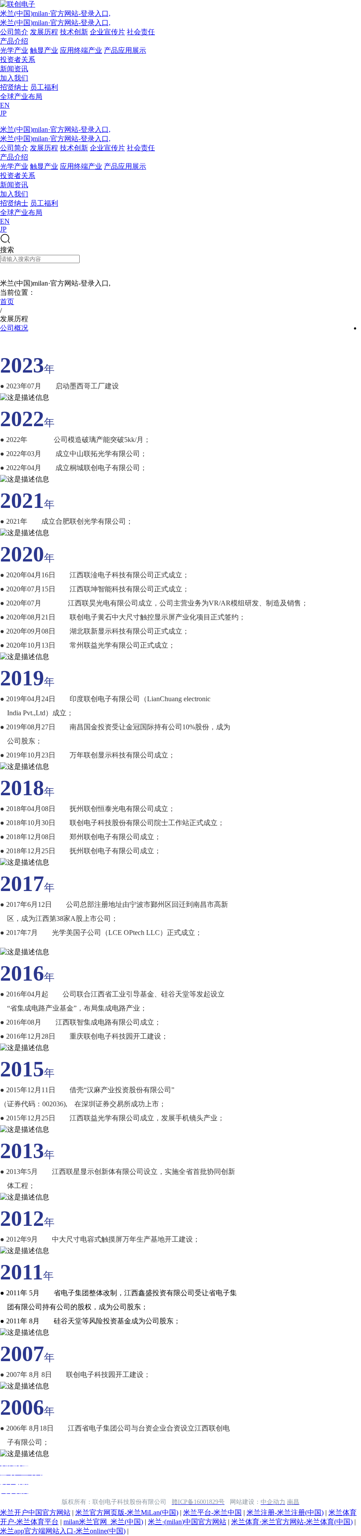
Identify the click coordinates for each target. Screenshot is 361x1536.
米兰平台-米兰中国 (212, 1512)
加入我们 (14, 78)
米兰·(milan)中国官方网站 (187, 1521)
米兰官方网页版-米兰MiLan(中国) (126, 1512)
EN (5, 105)
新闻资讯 (14, 68)
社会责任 (141, 32)
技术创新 (74, 32)
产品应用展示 (125, 50)
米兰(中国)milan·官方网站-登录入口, (55, 13)
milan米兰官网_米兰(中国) (103, 1521)
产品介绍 (14, 41)
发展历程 (44, 32)
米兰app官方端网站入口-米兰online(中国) (62, 1531)
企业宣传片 (107, 32)
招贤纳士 (14, 87)
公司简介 (14, 32)
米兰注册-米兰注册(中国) (285, 1512)
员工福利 (44, 87)
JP (3, 113)
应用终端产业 (81, 50)
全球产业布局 (21, 96)
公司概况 (14, 328)
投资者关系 (17, 59)
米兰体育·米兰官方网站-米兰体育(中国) (292, 1521)
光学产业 (14, 50)
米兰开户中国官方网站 (35, 1512)
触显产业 (44, 50)
